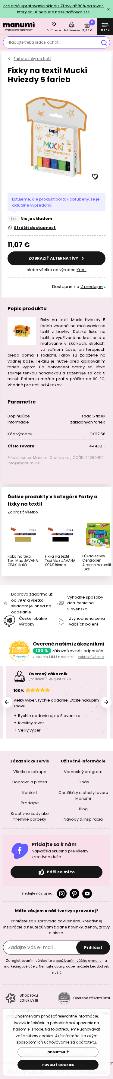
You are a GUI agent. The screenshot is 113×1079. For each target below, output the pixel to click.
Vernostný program (83, 771)
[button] (95, 177)
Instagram (62, 893)
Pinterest (74, 893)
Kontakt (29, 792)
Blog (83, 809)
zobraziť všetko (91, 656)
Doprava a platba (29, 782)
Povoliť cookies (58, 1064)
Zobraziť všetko (23, 512)
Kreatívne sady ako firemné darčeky (30, 816)
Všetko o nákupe (29, 771)
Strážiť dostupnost (35, 228)
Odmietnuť (58, 1052)
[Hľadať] (104, 42)
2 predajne (91, 287)
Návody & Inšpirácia (83, 819)
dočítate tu (86, 1042)
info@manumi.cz (23, 463)
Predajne (30, 803)
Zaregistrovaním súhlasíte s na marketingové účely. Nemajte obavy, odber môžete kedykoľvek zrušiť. (56, 966)
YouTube (87, 893)
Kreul (81, 270)
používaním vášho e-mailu (79, 960)
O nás (83, 782)
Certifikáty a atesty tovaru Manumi (83, 795)
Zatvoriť (108, 9)
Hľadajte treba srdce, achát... (34, 42)
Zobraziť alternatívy (54, 258)
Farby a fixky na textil (32, 58)
